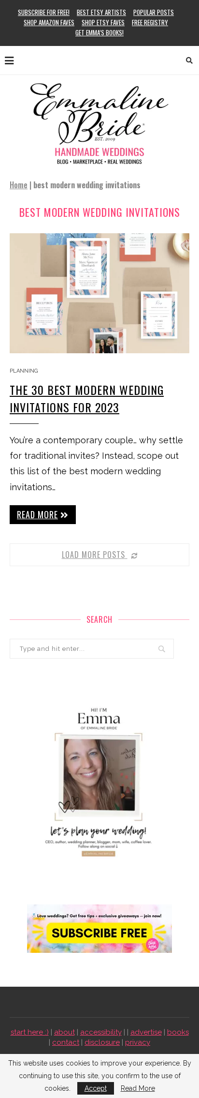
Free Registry (150, 22)
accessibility (101, 1032)
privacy (137, 1042)
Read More (138, 1088)
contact (65, 1042)
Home (19, 185)
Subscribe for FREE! (44, 12)
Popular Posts (153, 12)
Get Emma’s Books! (99, 32)
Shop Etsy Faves (103, 22)
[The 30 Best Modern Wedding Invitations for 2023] (99, 293)
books (178, 1032)
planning (24, 371)
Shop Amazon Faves (49, 22)
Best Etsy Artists (101, 12)
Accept (96, 1088)
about (64, 1032)
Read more (37, 514)
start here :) (30, 1032)
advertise (146, 1032)
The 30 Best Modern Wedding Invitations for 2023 (87, 398)
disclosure (102, 1042)
